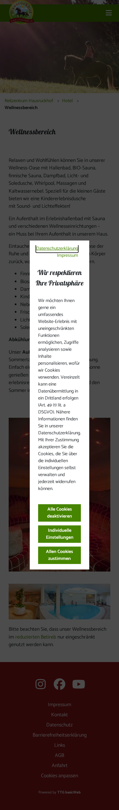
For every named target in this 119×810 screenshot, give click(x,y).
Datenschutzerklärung (57, 248)
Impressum (67, 255)
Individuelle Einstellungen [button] (59, 534)
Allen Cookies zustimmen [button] (59, 555)
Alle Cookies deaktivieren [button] (59, 512)
